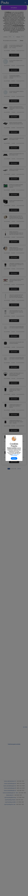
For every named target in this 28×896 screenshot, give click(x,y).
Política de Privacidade (15, 455)
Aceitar (14, 458)
